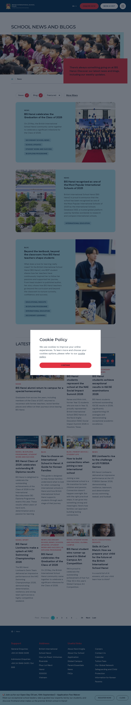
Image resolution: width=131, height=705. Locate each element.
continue (65, 365)
